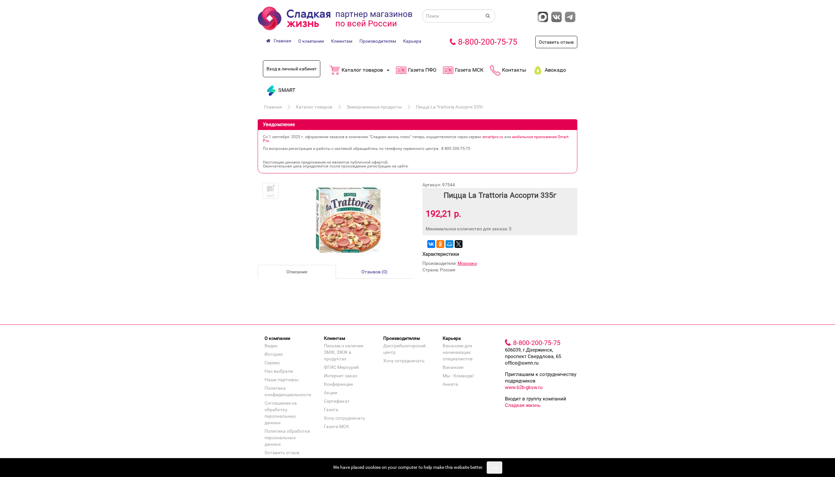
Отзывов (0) (374, 271)
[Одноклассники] (440, 244)
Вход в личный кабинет (291, 68)
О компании (311, 41)
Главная (273, 106)
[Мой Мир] (449, 244)
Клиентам (341, 41)
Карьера (412, 41)
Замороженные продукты (374, 106)
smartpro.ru (492, 137)
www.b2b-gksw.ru (523, 387)
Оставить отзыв (556, 42)
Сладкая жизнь (522, 405)
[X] (459, 244)
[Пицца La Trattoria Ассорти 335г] (271, 191)
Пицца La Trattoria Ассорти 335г (449, 106)
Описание (296, 271)
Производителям (377, 41)
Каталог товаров (314, 106)
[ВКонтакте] (431, 244)
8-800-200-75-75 (487, 42)
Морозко (467, 263)
